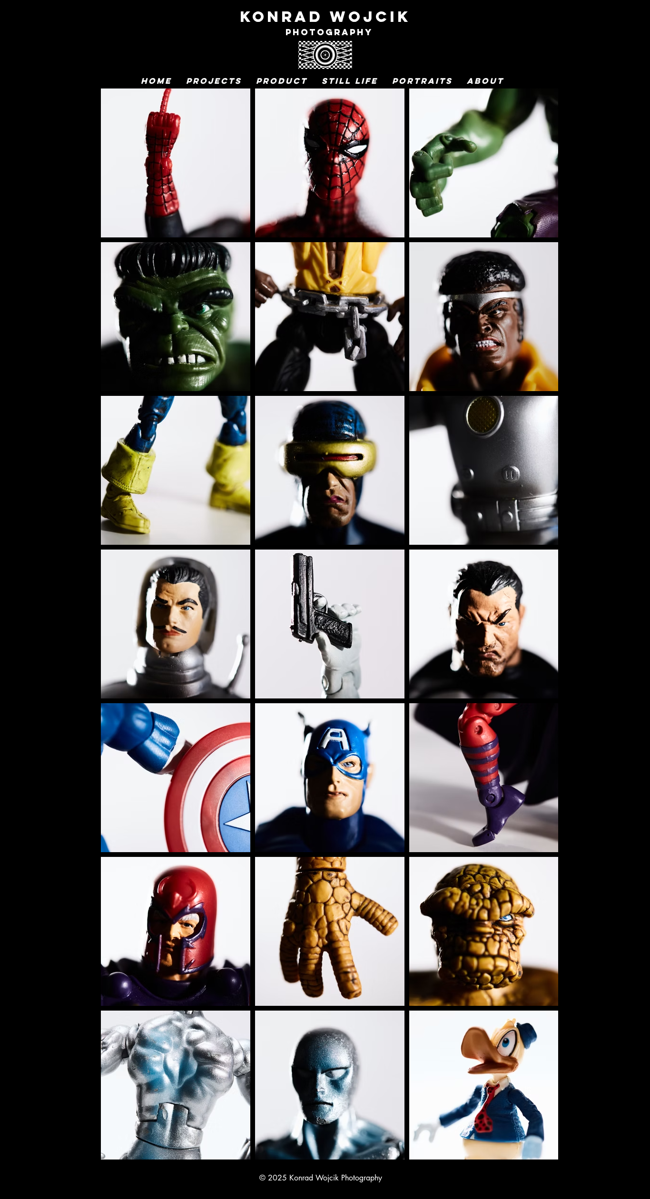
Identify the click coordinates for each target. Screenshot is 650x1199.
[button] (214, 81)
